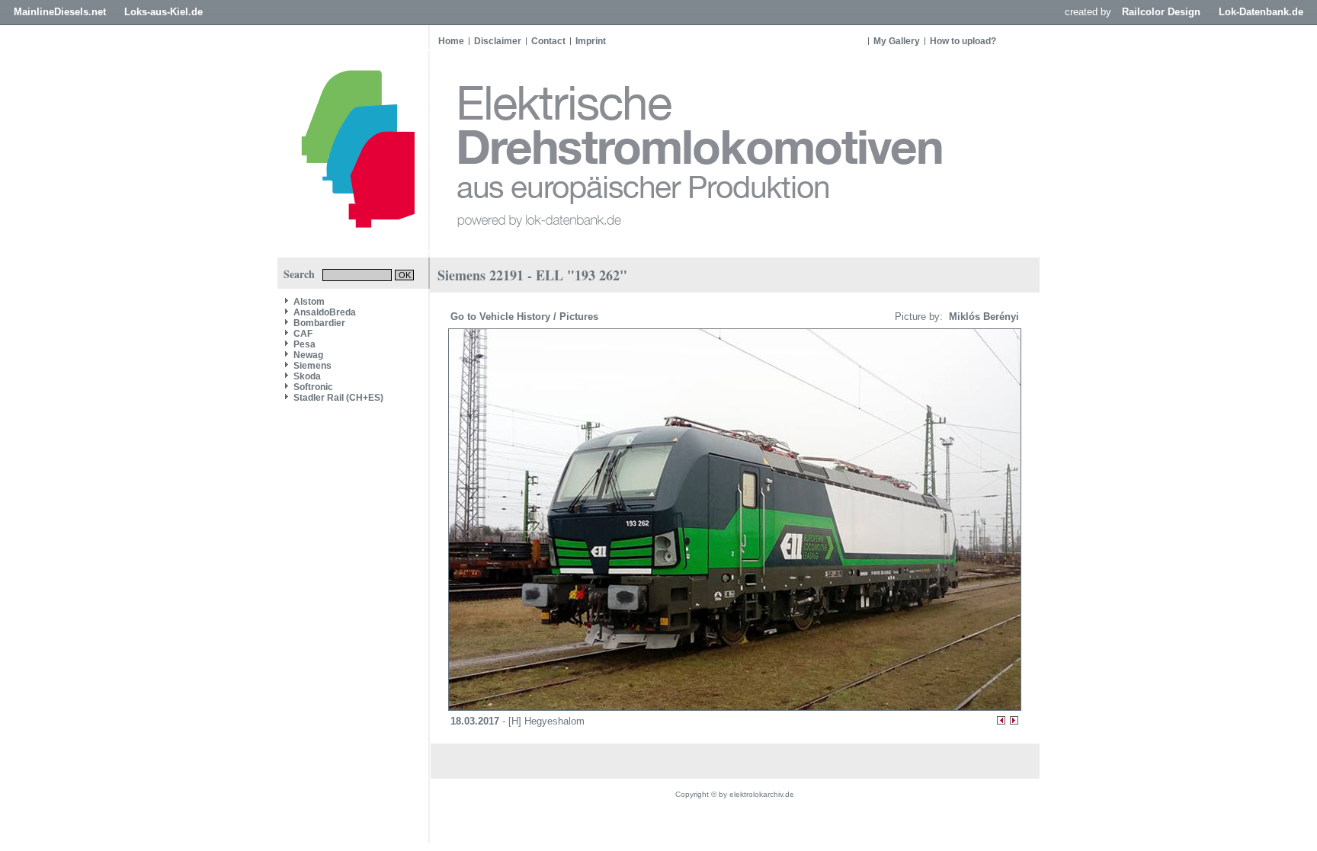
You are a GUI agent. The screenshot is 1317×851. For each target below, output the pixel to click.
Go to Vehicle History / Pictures (525, 316)
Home (451, 41)
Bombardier (319, 323)
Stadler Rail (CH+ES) (338, 397)
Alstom (309, 301)
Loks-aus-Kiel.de (163, 12)
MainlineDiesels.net (60, 12)
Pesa (304, 344)
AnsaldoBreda (324, 312)
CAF (302, 333)
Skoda (307, 376)
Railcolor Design (1161, 12)
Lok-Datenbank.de (1261, 12)
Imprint (590, 41)
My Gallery (896, 41)
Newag (308, 355)
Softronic (313, 387)
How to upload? (963, 41)
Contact (548, 41)
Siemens (312, 365)
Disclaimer (497, 41)
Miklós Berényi (982, 316)
